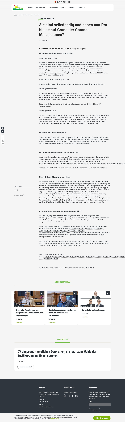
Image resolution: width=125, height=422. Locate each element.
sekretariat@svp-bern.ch (46, 407)
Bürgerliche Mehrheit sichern (93, 310)
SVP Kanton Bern (63, 2)
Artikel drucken (18, 195)
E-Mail (90, 401)
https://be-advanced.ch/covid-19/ (69, 245)
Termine (71, 7)
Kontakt (80, 7)
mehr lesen (19, 322)
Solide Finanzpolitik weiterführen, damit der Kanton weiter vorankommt (62, 313)
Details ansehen (54, 418)
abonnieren (94, 410)
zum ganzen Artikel (26, 367)
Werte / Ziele (40, 7)
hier (81, 226)
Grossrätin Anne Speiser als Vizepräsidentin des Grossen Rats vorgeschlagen (29, 313)
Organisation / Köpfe (57, 7)
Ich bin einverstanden (101, 418)
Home (30, 7)
